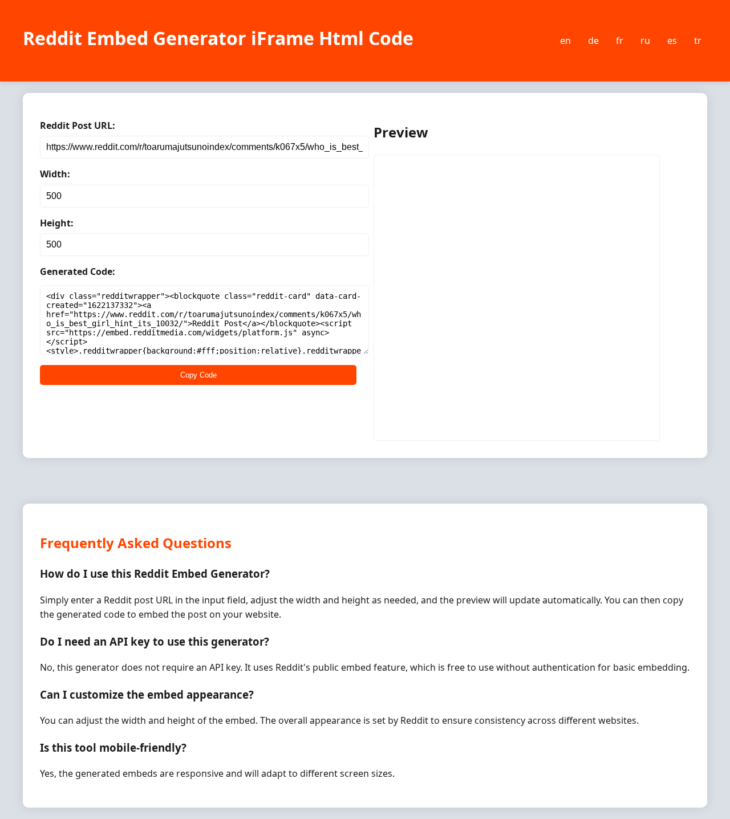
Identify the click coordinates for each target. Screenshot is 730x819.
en (565, 40)
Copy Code (198, 375)
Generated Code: (77, 271)
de (593, 40)
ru (645, 40)
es (672, 40)
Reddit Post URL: (77, 125)
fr (619, 40)
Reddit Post (399, 171)
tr (697, 40)
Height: (57, 223)
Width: (55, 174)
